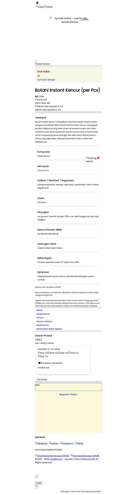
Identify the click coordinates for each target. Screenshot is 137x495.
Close (38, 483)
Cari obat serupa (46, 79)
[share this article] (85, 19)
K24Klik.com (56, 459)
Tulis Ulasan (41, 379)
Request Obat (68, 394)
